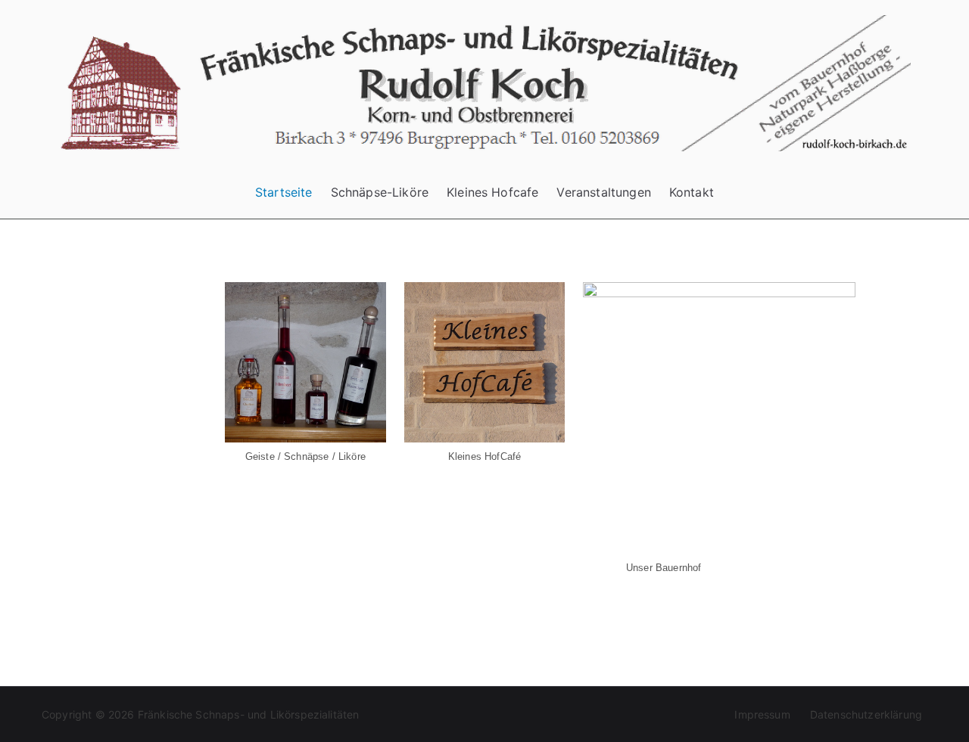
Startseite (284, 192)
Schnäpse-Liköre (379, 192)
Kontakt (691, 192)
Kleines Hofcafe (492, 192)
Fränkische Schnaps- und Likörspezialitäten (249, 714)
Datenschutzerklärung (866, 714)
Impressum (762, 714)
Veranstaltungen (603, 192)
